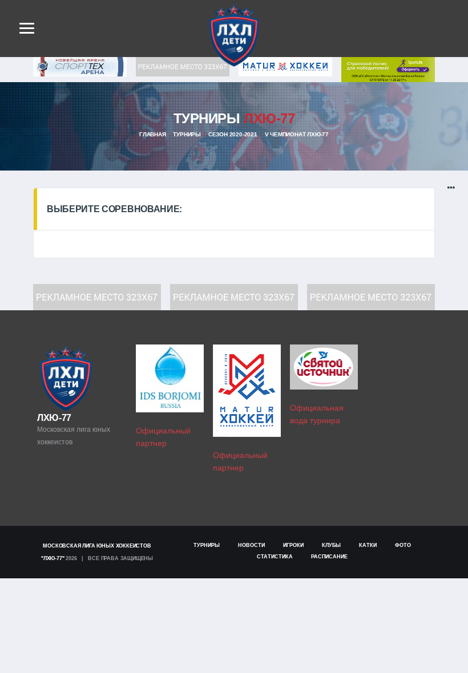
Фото (403, 545)
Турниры (187, 134)
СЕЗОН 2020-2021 (232, 134)
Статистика (275, 557)
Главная (152, 134)
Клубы (331, 545)
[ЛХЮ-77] (388, 69)
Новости (251, 545)
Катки (368, 545)
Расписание (329, 557)
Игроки (293, 545)
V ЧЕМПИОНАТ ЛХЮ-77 (297, 134)
